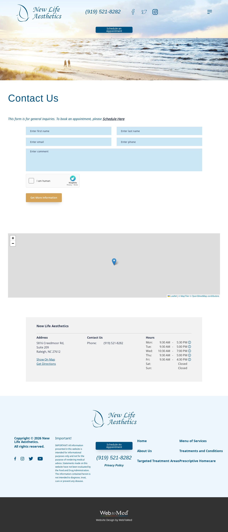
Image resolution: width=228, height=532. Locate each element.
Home (142, 441)
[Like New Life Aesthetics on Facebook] (133, 11)
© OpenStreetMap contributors (204, 295)
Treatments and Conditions (201, 451)
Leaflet (173, 295)
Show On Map (46, 359)
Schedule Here (113, 119)
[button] (114, 261)
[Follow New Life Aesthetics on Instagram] (155, 11)
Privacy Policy (114, 465)
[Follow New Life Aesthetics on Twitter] (144, 11)
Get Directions (46, 364)
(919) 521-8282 (113, 343)
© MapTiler (183, 295)
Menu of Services (193, 441)
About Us (144, 451)
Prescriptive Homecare (197, 461)
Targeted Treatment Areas (158, 461)
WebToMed (125, 520)
